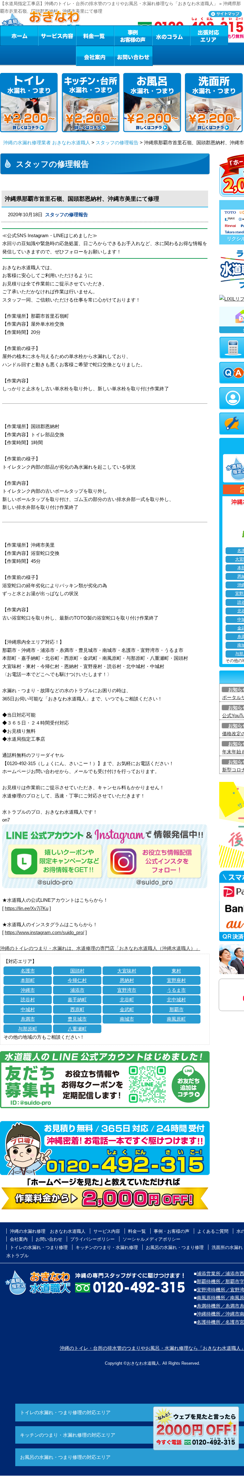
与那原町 (27, 1028)
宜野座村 (176, 980)
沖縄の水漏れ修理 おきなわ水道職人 (47, 1231)
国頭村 (77, 970)
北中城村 (176, 999)
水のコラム (171, 35)
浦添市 (77, 990)
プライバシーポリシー (92, 1239)
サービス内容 (57, 35)
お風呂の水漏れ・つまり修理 (175, 1247)
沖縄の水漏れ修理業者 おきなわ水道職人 (46, 142)
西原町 (77, 1009)
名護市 (28, 970)
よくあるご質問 (212, 1231)
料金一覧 (95, 35)
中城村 (28, 1009)
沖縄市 (28, 990)
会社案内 (95, 56)
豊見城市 (77, 1019)
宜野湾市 (126, 990)
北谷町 (127, 999)
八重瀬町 (77, 1028)
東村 (176, 970)
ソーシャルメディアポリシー (151, 1239)
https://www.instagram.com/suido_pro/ (44, 932)
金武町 (127, 1009)
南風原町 (176, 1019)
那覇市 (176, 1009)
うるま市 (176, 990)
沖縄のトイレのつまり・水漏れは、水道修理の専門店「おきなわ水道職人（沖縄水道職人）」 (100, 948)
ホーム (19, 35)
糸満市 (28, 1019)
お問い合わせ (133, 56)
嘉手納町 (77, 999)
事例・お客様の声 (133, 35)
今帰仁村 (77, 980)
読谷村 (28, 999)
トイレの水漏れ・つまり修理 (39, 1247)
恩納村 (127, 980)
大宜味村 (126, 970)
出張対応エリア (209, 35)
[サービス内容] (45, 35)
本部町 (28, 980)
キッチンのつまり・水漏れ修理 (107, 1247)
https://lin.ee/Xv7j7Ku (26, 908)
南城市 (127, 1019)
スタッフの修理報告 (117, 142)
